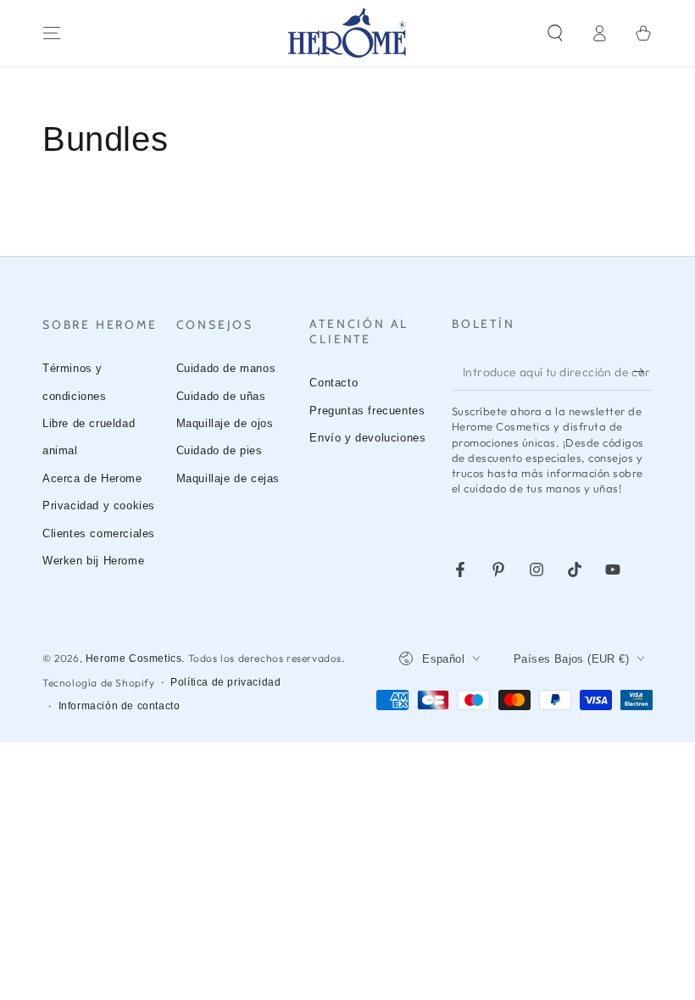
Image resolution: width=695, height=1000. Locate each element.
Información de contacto (119, 706)
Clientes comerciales (98, 533)
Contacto (333, 382)
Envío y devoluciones (367, 437)
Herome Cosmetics (134, 658)
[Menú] (52, 33)
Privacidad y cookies (98, 505)
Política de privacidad (225, 682)
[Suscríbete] (643, 371)
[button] (555, 33)
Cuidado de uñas (221, 396)
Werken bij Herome (93, 560)
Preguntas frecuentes (367, 410)
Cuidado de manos (226, 368)
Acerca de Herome (92, 478)
